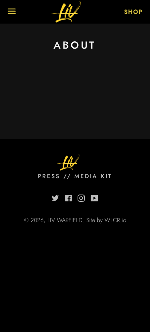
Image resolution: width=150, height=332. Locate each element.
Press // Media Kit (75, 176)
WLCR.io (115, 220)
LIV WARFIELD (65, 220)
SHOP (133, 12)
